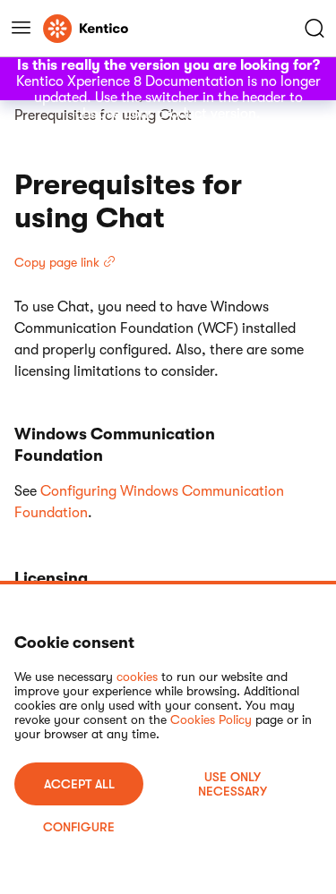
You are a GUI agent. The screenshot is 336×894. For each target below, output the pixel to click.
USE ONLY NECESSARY (232, 784)
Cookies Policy (211, 719)
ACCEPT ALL (79, 784)
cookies (137, 676)
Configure (79, 827)
